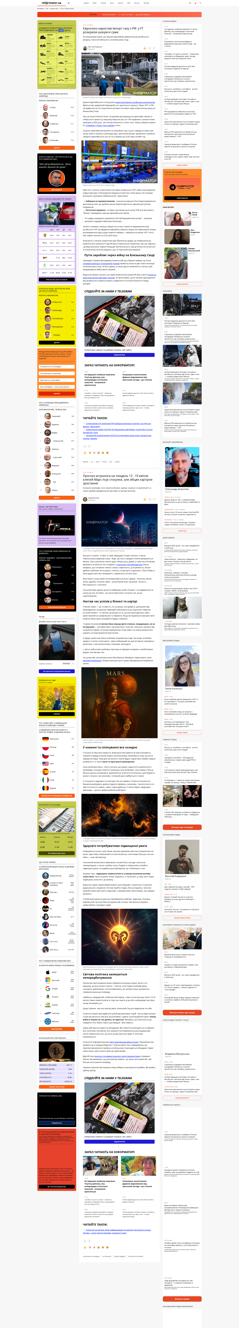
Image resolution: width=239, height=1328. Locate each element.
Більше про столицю (182, 827)
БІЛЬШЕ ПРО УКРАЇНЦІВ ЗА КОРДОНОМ (57, 796)
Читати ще (182, 531)
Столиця (103, 3)
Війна (94, 3)
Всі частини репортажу (57, 1187)
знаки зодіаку (119, 1256)
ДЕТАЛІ (56, 148)
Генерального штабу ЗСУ (60, 86)
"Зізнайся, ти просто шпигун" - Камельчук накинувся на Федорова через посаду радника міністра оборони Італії (99, 395)
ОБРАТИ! (57, 394)
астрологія (107, 1256)
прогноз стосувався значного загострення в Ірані (117, 1056)
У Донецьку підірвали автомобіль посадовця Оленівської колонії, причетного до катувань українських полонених (98, 408)
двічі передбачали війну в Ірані (124, 1042)
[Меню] (69, 3)
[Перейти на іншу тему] (195, 3)
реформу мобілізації (92, 660)
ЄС (92, 462)
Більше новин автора (182, 918)
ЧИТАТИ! (56, 714)
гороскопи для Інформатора (129, 564)
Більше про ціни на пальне (56, 280)
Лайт (128, 3)
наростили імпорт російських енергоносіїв (135, 102)
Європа (85, 462)
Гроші (112, 3)
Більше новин (182, 165)
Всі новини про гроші (56, 853)
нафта (117, 462)
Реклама (146, 3)
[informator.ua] (51, 3)
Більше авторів (182, 284)
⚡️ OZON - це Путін (126, 15)
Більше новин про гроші (182, 1012)
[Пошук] (200, 3)
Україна (86, 3)
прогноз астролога (135, 1256)
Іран (97, 462)
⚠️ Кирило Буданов (143, 15)
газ (111, 462)
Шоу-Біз (120, 3)
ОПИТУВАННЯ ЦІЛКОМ (57, 607)
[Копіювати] (154, 48)
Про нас (137, 3)
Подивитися (57, 1123)
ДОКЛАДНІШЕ (56, 190)
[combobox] (68, 663)
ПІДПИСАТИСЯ (119, 355)
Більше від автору (182, 1098)
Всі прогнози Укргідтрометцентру (56, 671)
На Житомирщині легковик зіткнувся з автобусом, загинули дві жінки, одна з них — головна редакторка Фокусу (138, 408)
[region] (57, 669)
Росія (104, 462)
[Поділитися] (150, 48)
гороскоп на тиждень (91, 1256)
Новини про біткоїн (57, 1087)
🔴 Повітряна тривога (108, 15)
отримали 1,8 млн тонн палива (100, 125)
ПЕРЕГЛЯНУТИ (182, 198)
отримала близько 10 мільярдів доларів (101, 263)
